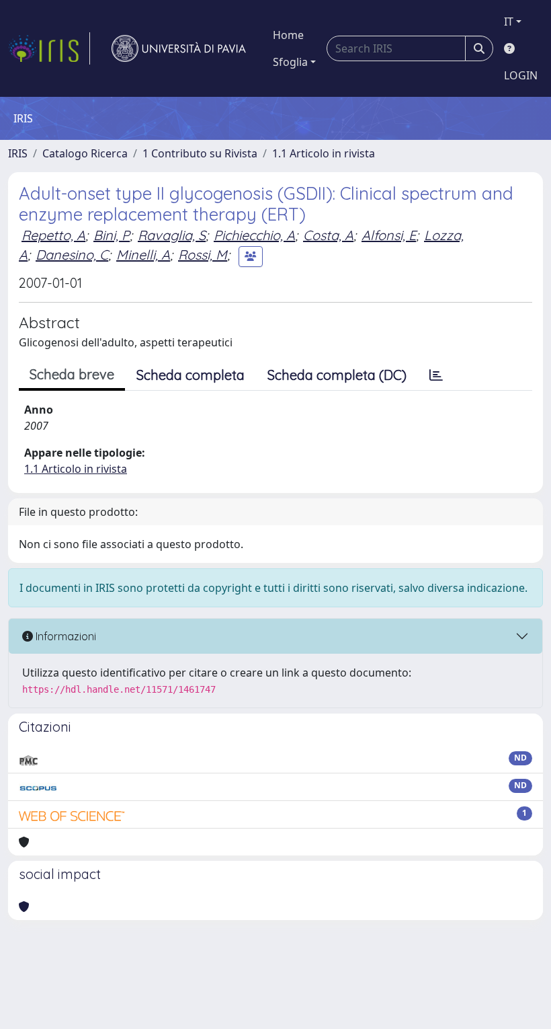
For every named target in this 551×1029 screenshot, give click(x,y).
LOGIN (521, 75)
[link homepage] (49, 48)
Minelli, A (143, 254)
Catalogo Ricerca (85, 153)
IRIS (18, 153)
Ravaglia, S (172, 235)
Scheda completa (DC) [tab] (337, 375)
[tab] (436, 375)
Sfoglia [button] (290, 61)
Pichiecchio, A (254, 235)
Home (288, 35)
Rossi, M (202, 254)
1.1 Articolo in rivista (323, 153)
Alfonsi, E (389, 235)
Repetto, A (53, 235)
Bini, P (111, 235)
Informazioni (64, 636)
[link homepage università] (179, 48)
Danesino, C (72, 254)
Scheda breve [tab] (72, 374)
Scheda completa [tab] (190, 375)
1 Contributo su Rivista (199, 153)
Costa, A (328, 235)
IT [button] (508, 21)
